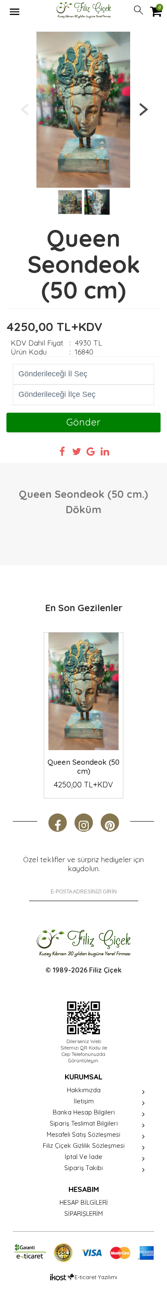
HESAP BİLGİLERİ (84, 1202)
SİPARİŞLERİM (83, 1213)
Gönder (83, 422)
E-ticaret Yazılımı (96, 1277)
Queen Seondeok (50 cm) (83, 766)
